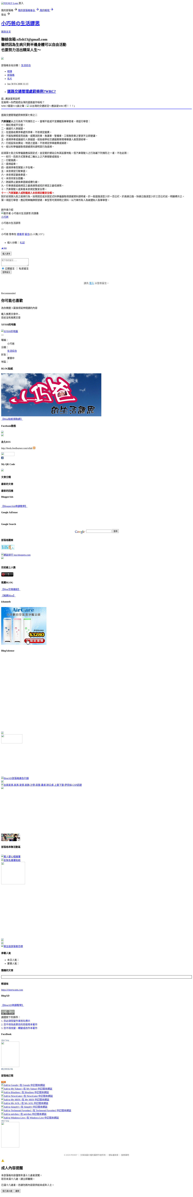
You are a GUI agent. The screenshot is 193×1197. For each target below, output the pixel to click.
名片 (9, 78)
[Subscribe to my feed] (34, 448)
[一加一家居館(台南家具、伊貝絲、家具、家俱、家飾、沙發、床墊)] (41, 785)
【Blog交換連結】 (10, 589)
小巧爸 (4, 217)
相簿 (9, 71)
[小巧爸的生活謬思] (2, 435)
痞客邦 (20, 234)
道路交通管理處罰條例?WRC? (31, 91)
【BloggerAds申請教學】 (14, 506)
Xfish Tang (5, 1040)
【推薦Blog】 (8, 595)
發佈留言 (6, 272)
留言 (27, 234)
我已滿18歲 (7, 1191)
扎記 (22, 242)
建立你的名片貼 (7, 1069)
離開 (17, 1191)
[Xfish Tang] (2, 432)
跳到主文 (6, 31)
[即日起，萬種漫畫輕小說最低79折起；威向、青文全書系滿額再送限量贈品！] (10, 840)
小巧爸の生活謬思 (20, 23)
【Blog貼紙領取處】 (12, 419)
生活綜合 (26, 65)
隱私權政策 (113, 1155)
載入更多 (6, 254)
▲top (4, 248)
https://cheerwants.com (12, 990)
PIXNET (74, 1155)
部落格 (10, 75)
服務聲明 (125, 1155)
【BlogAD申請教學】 (12, 1005)
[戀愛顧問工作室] (2, 943)
